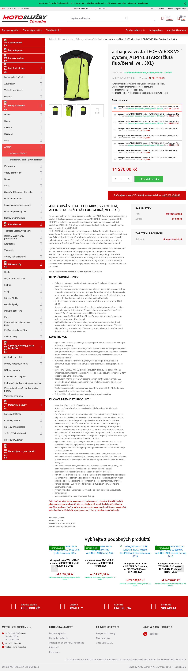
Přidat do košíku (150, 179)
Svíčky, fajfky (10, 336)
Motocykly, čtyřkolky (14, 77)
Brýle (6, 185)
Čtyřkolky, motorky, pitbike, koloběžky (21, 347)
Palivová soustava (13, 311)
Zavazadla (9, 250)
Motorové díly (11, 298)
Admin (147, 667)
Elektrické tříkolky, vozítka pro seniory (22, 383)
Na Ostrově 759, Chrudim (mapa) (16, 9)
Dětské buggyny (12, 370)
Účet (168, 17)
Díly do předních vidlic (14, 278)
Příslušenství (14, 224)
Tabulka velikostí (134, 30)
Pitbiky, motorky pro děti (16, 363)
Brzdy (7, 272)
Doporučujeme (15, 50)
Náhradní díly (14, 264)
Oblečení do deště (13, 198)
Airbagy (7, 147)
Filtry (6, 291)
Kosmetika (9, 243)
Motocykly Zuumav (13, 440)
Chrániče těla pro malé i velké (18, 192)
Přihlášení (53, 647)
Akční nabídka (15, 42)
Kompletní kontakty (176, 30)
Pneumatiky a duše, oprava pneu (17, 323)
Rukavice (8, 134)
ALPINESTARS (157, 78)
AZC (140, 667)
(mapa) (22, 633)
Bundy (7, 121)
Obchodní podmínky (32, 30)
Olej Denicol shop (16, 68)
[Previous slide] (54, 568)
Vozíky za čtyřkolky (13, 396)
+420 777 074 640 (158, 9)
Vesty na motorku (12, 172)
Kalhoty (8, 127)
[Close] (185, 3)
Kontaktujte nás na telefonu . (147, 195)
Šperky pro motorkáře (14, 218)
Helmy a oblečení (16, 105)
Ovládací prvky (11, 304)
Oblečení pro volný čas (15, 211)
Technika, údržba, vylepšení (17, 231)
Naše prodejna (156, 30)
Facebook (153, 634)
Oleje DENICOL (103, 642)
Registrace (54, 652)
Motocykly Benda (12, 414)
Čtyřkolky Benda (12, 420)
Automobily (9, 83)
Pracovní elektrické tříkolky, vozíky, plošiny (21, 389)
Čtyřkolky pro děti (13, 357)
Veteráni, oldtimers (13, 90)
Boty (6, 140)
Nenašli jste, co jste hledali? (22, 451)
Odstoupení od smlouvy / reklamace (66, 642)
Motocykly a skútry (17, 404)
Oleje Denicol (52, 30)
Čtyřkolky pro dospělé (15, 376)
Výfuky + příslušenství (15, 256)
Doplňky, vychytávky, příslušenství (14, 237)
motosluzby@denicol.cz (177, 9)
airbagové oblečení (18, 153)
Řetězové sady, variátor (15, 330)
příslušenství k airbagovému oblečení (26, 160)
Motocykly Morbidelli (14, 427)
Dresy (7, 179)
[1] (126, 18)
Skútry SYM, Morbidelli (15, 433)
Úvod (53, 39)
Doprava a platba (10, 30)
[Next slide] (180, 568)
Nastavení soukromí (162, 667)
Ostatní (8, 96)
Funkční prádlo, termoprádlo (17, 205)
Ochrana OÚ (180, 667)
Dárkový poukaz (16, 57)
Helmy (7, 114)
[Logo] (24, 18)
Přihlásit (169, 20)
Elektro (7, 285)
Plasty (7, 317)
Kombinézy (9, 166)
